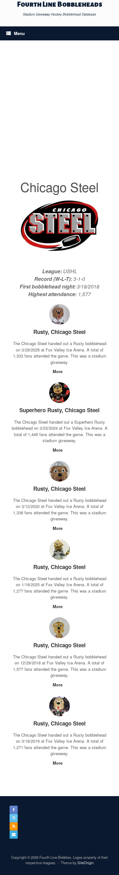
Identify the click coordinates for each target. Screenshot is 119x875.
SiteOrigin (85, 862)
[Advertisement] (59, 114)
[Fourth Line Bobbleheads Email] (14, 834)
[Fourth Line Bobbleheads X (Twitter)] (14, 818)
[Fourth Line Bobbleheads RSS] (14, 826)
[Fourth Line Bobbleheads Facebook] (14, 810)
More (58, 371)
